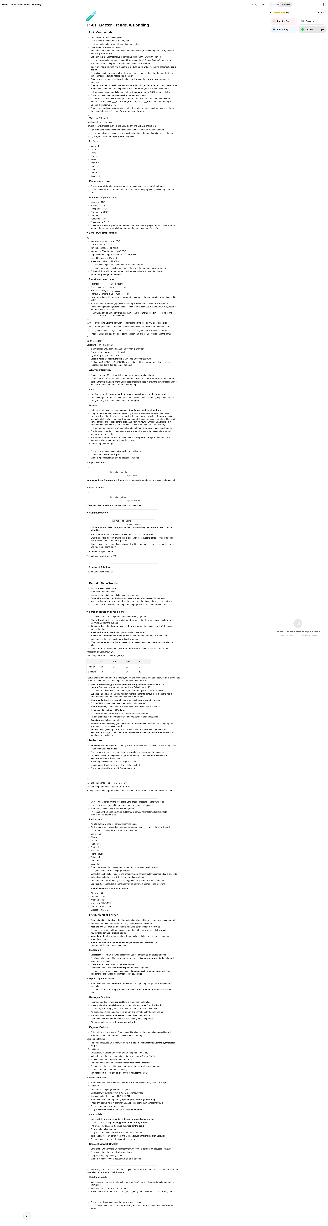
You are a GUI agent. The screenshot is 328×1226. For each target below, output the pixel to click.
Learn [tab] (276, 4)
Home (5, 4)
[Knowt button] (262, 4)
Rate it (321, 13)
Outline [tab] (287, 4)
